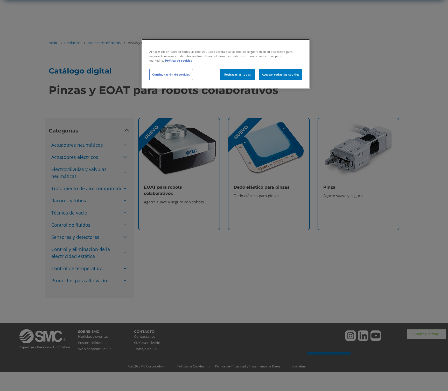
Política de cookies (178, 60)
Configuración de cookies (171, 74)
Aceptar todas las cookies (280, 74)
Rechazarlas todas (237, 74)
